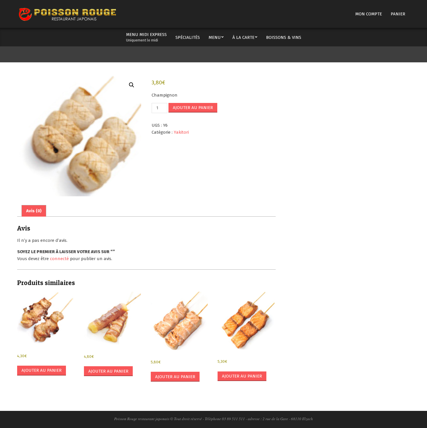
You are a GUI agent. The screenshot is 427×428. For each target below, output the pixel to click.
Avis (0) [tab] (34, 210)
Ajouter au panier (193, 107)
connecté (59, 258)
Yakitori (181, 132)
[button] (131, 85)
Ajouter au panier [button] (41, 370)
